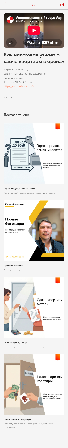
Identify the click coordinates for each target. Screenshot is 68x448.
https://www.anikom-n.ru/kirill (20, 86)
